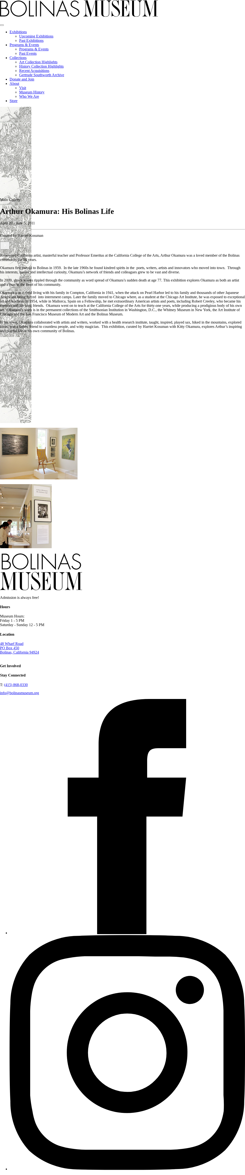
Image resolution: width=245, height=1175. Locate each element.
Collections (18, 58)
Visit (22, 88)
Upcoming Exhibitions (36, 36)
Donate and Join (22, 79)
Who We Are (29, 96)
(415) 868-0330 (16, 685)
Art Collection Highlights (38, 62)
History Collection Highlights (41, 66)
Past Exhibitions (31, 40)
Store (13, 101)
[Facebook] (127, 933)
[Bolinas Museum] (79, 16)
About (14, 83)
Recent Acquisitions (34, 71)
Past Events (28, 53)
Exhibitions (18, 32)
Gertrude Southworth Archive (41, 75)
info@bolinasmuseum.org (19, 693)
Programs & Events (24, 45)
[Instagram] (127, 1169)
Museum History (32, 92)
